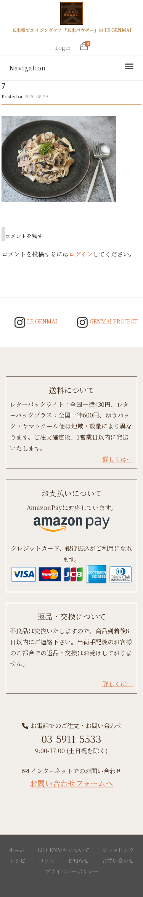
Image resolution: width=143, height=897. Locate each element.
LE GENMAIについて (63, 850)
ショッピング (118, 850)
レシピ (18, 860)
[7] (59, 158)
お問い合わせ (118, 860)
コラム (47, 860)
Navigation (27, 68)
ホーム (17, 850)
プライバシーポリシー (71, 871)
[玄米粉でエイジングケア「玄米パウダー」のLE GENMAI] (71, 14)
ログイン (81, 254)
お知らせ (78, 860)
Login (63, 47)
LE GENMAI (41, 321)
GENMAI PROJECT (113, 321)
